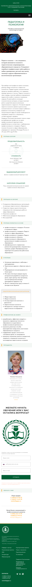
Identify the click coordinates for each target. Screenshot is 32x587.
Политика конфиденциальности (21, 568)
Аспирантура (5, 554)
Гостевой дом (19, 554)
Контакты (16, 10)
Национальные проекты (8, 550)
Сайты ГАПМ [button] (16, 3)
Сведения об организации (23, 559)
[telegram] (17, 574)
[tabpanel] (16, 302)
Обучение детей (6, 556)
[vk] (20, 574)
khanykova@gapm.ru (16, 517)
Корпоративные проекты (22, 547)
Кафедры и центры (6, 547)
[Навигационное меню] (29, 15)
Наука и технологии (21, 550)
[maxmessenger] (23, 574)
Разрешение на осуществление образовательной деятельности (20, 563)
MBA (3, 552)
